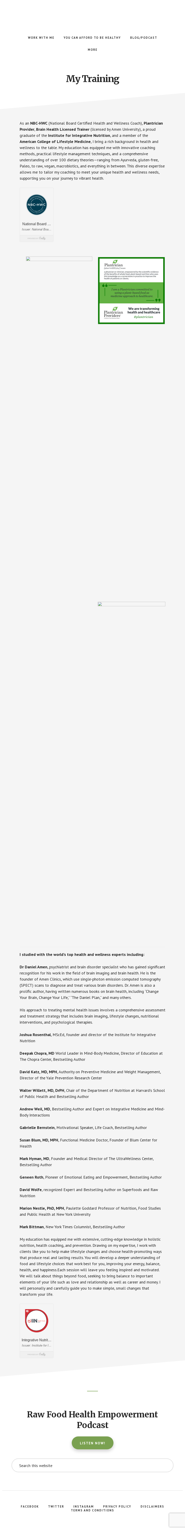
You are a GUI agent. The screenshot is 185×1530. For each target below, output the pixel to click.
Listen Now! (92, 1443)
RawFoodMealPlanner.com (92, 14)
